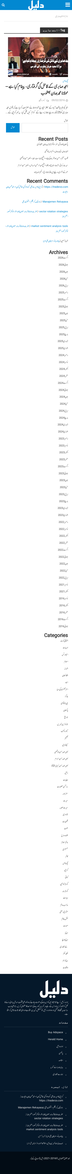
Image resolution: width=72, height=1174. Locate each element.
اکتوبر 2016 (63, 606)
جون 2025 (63, 313)
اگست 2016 (63, 619)
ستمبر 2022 (63, 543)
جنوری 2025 (63, 348)
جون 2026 (63, 272)
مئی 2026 (64, 279)
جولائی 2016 (63, 626)
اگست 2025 (63, 300)
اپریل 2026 (63, 286)
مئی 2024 (64, 404)
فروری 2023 (63, 508)
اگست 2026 (63, 258)
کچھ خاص (65, 81)
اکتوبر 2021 (63, 592)
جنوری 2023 (63, 515)
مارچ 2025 (63, 334)
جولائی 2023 (63, 473)
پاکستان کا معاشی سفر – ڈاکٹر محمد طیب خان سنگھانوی (52, 144)
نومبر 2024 (63, 362)
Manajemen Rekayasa (55, 202)
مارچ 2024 (63, 418)
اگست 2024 (63, 383)
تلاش (66, 121)
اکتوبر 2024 (63, 369)
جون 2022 (63, 564)
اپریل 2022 (63, 578)
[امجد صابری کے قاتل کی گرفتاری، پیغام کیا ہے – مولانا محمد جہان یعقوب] (38, 57)
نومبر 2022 (63, 529)
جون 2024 (63, 397)
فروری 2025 (63, 341)
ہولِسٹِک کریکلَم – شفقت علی (31, 202)
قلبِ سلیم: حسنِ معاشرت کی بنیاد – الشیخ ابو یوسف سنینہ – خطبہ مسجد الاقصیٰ (44, 158)
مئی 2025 (64, 320)
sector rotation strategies (53, 212)
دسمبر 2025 (63, 293)
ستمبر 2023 (63, 459)
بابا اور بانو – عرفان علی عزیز (51, 241)
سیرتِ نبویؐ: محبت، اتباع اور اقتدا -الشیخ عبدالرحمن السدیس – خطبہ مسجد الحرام (43, 165)
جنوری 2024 (63, 432)
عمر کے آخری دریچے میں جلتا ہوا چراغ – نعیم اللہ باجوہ (51, 172)
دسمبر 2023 (63, 439)
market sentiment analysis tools (49, 226)
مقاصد (61, 1060)
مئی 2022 (64, 571)
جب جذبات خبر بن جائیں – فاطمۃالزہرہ (50, 1143)
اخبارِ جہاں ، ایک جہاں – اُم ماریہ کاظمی (56, 151)
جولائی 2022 (63, 557)
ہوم (66, 16)
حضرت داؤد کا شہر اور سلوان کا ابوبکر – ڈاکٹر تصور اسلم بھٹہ (45, 1114)
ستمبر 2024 (63, 376)
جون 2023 (63, 480)
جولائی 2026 (63, 265)
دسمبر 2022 (63, 522)
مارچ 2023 (63, 501)
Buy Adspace (55, 1032)
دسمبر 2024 (63, 355)
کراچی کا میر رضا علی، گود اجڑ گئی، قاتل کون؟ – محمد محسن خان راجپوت (42, 1097)
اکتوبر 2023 (63, 452)
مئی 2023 (64, 487)
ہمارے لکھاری (58, 1074)
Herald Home (55, 1039)
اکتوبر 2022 (63, 536)
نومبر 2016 (63, 599)
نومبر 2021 (63, 585)
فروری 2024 (63, 425)
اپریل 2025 (63, 327)
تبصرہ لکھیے (42, 100)
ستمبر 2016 (63, 613)
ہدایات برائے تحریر (56, 1067)
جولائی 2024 (63, 390)
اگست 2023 (63, 466)
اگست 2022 (63, 550)
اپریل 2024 (63, 411)
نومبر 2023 (63, 446)
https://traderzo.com (56, 187)
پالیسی (61, 1053)
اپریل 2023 (63, 494)
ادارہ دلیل (59, 1046)
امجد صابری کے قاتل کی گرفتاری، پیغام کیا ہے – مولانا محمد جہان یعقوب (36, 90)
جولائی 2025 (63, 307)
